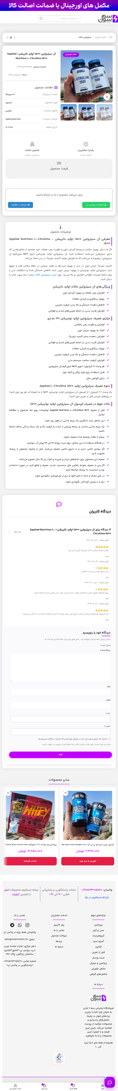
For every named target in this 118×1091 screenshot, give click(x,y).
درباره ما (59, 947)
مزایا (108, 686)
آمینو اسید (98, 941)
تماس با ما (59, 930)
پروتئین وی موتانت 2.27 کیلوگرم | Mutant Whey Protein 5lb (31, 844)
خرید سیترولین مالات (46, 275)
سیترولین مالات (84, 37)
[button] (87, 861)
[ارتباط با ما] (109, 1082)
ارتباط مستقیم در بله (97, 897)
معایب (108, 700)
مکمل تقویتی (98, 969)
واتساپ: (97, 890)
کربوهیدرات (98, 936)
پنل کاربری (59, 925)
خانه (111, 37)
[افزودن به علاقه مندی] (65, 793)
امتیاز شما (105, 645)
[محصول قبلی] (14, 37)
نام (108, 713)
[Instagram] (27, 925)
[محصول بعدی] (7, 37)
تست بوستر (98, 958)
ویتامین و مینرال (98, 963)
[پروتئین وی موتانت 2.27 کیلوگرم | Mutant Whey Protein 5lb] (30, 815)
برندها (59, 941)
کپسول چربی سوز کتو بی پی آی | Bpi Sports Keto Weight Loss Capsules (88, 846)
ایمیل (107, 726)
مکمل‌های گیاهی (98, 974)
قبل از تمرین (100, 37)
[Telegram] (12, 925)
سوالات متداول (59, 936)
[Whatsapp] (20, 925)
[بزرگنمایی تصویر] (106, 96)
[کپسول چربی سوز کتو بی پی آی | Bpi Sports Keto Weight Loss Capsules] (87, 815)
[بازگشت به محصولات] (11, 37)
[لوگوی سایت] (59, 5)
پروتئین (98, 925)
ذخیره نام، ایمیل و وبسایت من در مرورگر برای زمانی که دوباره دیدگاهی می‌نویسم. (72, 738)
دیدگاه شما (105, 650)
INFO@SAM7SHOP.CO (16, 939)
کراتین (98, 947)
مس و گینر (98, 930)
